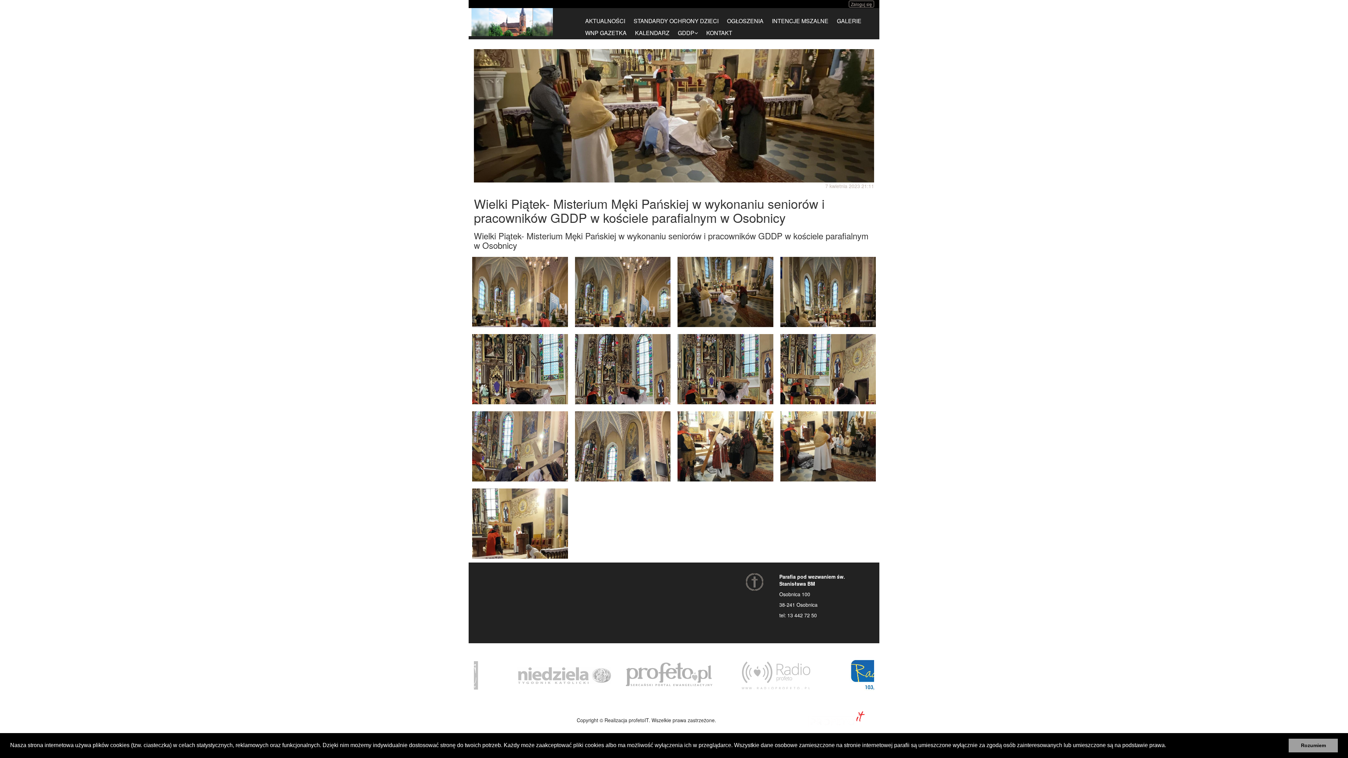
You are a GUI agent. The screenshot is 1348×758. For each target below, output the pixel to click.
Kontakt (719, 33)
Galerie (849, 21)
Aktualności (605, 21)
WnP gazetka (606, 33)
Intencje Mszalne (800, 21)
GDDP (686, 33)
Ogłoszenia (745, 21)
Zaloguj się (861, 4)
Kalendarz (652, 33)
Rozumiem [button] (1313, 745)
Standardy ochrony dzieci (676, 21)
